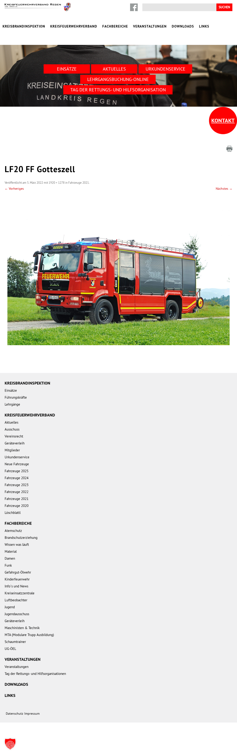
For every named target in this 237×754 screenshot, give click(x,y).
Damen (10, 558)
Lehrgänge (12, 404)
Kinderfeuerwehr (17, 579)
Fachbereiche (115, 26)
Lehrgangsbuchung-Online (118, 79)
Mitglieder (12, 450)
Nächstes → (224, 188)
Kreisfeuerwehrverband (73, 26)
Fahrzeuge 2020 (16, 505)
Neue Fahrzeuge (17, 464)
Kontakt (223, 120)
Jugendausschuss (17, 614)
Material (11, 551)
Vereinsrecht (14, 436)
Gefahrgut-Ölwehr (18, 572)
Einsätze (67, 69)
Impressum (32, 713)
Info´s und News (16, 586)
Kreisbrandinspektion (24, 26)
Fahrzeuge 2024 (16, 478)
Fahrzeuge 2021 (78, 182)
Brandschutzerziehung (21, 537)
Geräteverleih (15, 443)
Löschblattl (13, 512)
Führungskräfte (16, 397)
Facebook (134, 7)
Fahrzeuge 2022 (16, 492)
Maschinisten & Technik (22, 628)
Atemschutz (13, 530)
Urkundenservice (165, 69)
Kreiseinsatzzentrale (19, 593)
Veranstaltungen (150, 26)
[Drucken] (229, 149)
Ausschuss (12, 429)
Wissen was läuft (17, 544)
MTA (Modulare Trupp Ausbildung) (29, 635)
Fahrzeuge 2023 (16, 485)
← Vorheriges (14, 188)
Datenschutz (14, 713)
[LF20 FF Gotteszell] (118, 271)
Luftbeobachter (16, 600)
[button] (10, 744)
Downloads (183, 26)
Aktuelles (114, 69)
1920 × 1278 (57, 182)
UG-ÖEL (10, 648)
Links (204, 26)
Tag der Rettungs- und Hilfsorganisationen (35, 673)
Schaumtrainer (15, 641)
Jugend (10, 607)
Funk (8, 565)
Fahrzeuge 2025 (16, 471)
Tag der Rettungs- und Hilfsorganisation (118, 90)
